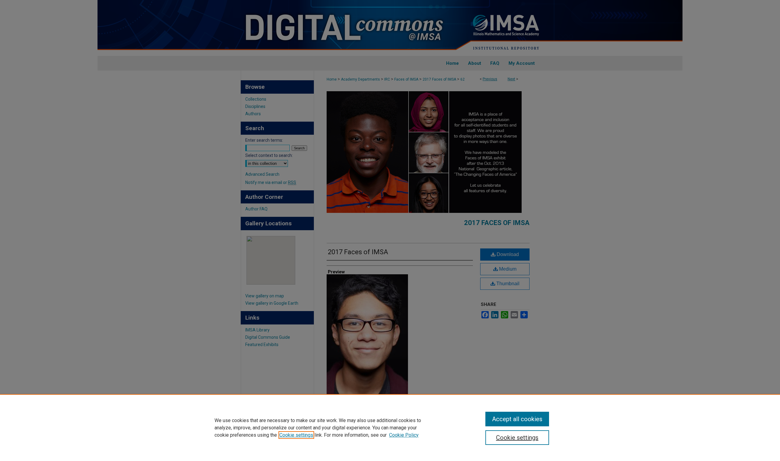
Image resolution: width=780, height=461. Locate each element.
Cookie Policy (404, 435)
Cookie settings (296, 435)
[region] (390, 427)
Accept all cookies (517, 419)
